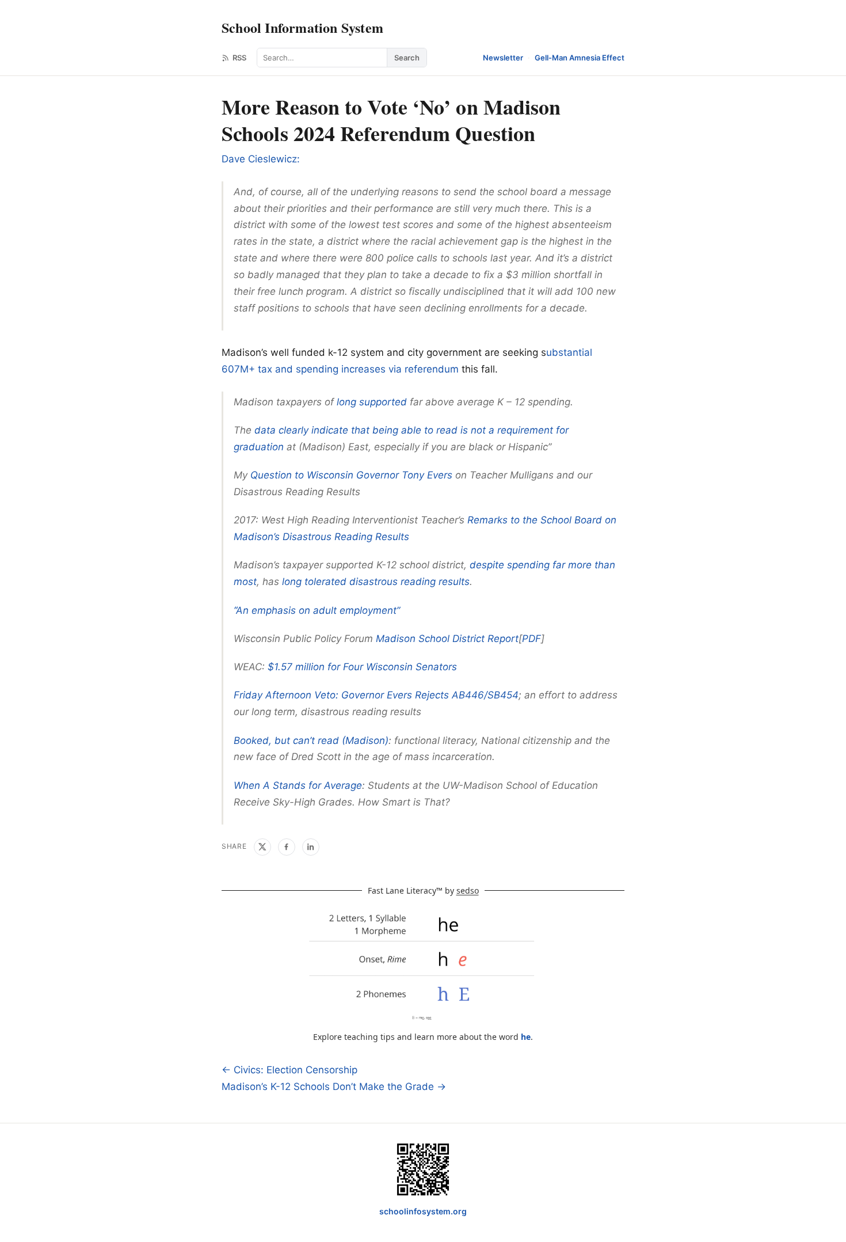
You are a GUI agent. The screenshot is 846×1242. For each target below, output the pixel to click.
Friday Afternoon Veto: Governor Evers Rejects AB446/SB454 (376, 695)
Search (407, 57)
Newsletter (503, 57)
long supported (372, 402)
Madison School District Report (447, 638)
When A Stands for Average (298, 785)
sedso (467, 890)
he (526, 1036)
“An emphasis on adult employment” (317, 610)
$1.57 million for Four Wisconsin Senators (362, 667)
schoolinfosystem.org (423, 1211)
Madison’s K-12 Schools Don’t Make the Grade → (334, 1086)
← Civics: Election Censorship (289, 1070)
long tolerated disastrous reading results (376, 581)
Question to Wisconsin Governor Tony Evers (351, 475)
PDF (531, 638)
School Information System (302, 27)
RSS (239, 57)
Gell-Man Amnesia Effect (579, 57)
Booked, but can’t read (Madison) (311, 740)
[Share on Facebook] (286, 847)
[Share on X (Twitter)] (262, 847)
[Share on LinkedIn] (310, 847)
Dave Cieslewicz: (261, 159)
